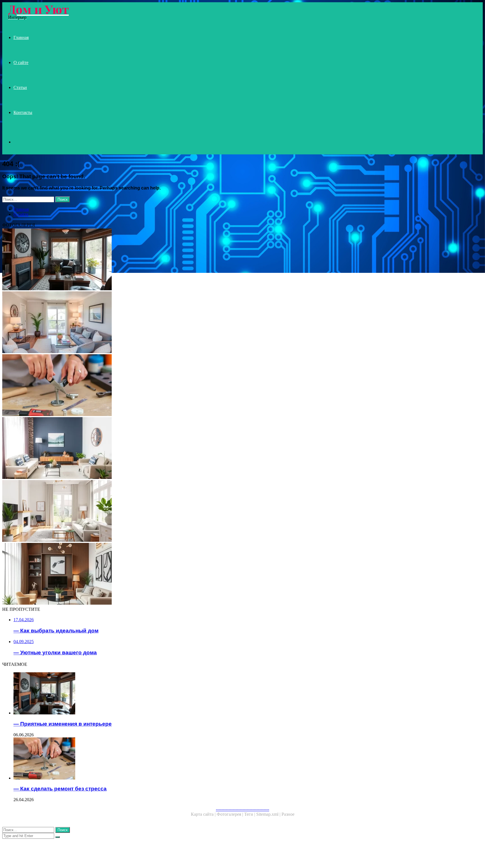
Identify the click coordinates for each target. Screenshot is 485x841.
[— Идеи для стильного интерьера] (170, 574)
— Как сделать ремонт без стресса (60, 789)
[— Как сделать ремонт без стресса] (170, 385)
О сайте (20, 62)
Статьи (20, 87)
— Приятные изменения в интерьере (62, 724)
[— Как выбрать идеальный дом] (170, 511)
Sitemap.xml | (269, 814)
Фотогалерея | (230, 814)
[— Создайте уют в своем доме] (170, 322)
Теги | (250, 814)
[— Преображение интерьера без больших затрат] (170, 448)
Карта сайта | (204, 814)
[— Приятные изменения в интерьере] (170, 259)
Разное (288, 814)
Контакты (22, 112)
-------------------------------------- (242, 809)
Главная (21, 37)
